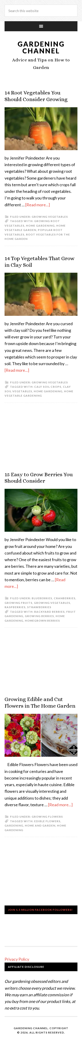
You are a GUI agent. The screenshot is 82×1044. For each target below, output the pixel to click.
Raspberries (15, 607)
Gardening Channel (41, 47)
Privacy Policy (17, 959)
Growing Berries (39, 616)
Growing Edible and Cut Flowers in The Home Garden (40, 702)
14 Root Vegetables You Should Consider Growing (36, 95)
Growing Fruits (18, 602)
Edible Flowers (47, 821)
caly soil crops (47, 386)
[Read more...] (37, 204)
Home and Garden (40, 825)
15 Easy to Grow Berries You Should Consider (39, 477)
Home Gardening (40, 225)
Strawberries (39, 607)
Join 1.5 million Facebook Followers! (40, 909)
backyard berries (49, 611)
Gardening (14, 825)
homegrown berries (42, 620)
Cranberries (64, 598)
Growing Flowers (47, 816)
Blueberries (42, 598)
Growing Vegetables (50, 216)
